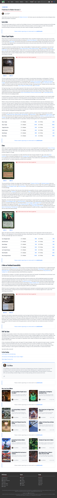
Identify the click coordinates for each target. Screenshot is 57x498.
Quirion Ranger (29, 202)
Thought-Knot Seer (10, 114)
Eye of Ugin (12, 41)
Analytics (21, 1)
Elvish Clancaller (33, 204)
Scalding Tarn (5, 272)
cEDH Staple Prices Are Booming (8, 354)
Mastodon (23, 482)
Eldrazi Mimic (44, 48)
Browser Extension (6, 480)
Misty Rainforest (47, 270)
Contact (4, 486)
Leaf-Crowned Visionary (23, 204)
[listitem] (3, 1)
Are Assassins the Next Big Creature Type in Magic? (12, 356)
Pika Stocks (40, 477)
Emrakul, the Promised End (36, 81)
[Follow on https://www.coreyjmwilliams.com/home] (4, 376)
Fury (29, 191)
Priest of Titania (51, 148)
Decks (27, 1)
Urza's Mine (37, 85)
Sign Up (39, 1)
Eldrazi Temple (28, 48)
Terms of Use (5, 485)
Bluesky (22, 483)
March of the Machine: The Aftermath (10, 207)
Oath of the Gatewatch (32, 40)
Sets (9, 1)
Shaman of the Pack (35, 183)
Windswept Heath (5, 270)
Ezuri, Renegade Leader (11, 186)
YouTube (22, 480)
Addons (4, 482)
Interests (17, 1)
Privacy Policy (5, 483)
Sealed (12, 1)
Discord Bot (5, 479)
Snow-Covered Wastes (25, 92)
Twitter (22, 479)
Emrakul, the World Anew (36, 92)
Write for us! (5, 477)
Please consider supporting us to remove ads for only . (28, 31)
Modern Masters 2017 (34, 282)
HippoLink (40, 484)
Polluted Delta (41, 269)
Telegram (23, 485)
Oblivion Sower (49, 114)
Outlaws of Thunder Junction (46, 115)
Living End (13, 191)
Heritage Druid (45, 156)
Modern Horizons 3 (24, 17)
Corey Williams (7, 13)
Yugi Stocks (40, 481)
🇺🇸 (52, 1)
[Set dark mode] (54, 2)
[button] (45, 2)
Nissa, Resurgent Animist (37, 205)
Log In (36, 1)
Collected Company (45, 183)
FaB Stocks (40, 480)
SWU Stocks (40, 483)
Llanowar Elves (26, 156)
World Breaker (37, 82)
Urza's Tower (21, 85)
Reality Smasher (35, 48)
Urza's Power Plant (28, 85)
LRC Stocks (40, 478)
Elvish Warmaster (22, 186)
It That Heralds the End (48, 92)
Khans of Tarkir (14, 267)
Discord (22, 477)
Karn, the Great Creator (47, 82)
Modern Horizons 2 (27, 281)
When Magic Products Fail (7, 359)
